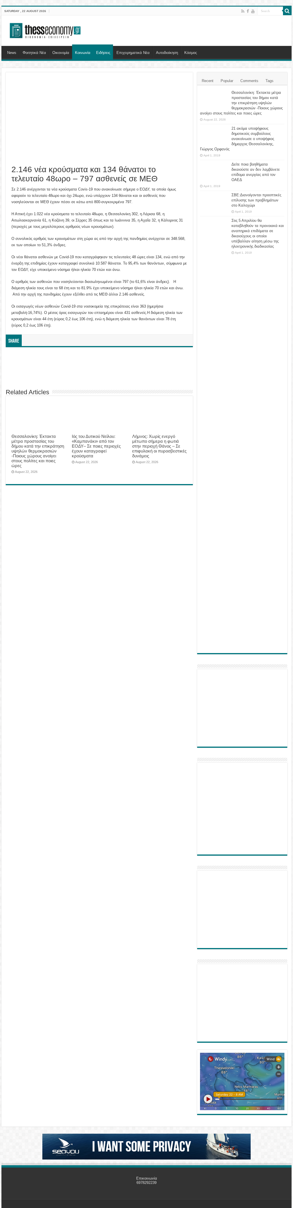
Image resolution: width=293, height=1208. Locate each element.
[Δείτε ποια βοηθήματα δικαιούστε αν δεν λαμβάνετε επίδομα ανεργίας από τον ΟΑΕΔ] (214, 171)
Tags (270, 81)
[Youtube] (253, 11)
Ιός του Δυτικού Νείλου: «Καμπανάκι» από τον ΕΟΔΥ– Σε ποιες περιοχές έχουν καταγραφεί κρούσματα (96, 446)
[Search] (287, 11)
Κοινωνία (82, 53)
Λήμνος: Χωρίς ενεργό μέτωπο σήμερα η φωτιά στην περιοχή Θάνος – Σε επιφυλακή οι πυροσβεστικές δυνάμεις (159, 446)
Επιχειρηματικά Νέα (133, 53)
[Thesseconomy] (46, 29)
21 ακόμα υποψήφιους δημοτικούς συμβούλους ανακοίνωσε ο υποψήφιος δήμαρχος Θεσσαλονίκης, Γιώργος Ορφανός (237, 138)
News (11, 53)
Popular (227, 81)
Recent (207, 81)
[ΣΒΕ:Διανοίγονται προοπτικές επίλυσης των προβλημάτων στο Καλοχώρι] (214, 201)
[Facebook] (248, 11)
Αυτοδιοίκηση (167, 53)
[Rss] (243, 11)
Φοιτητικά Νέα (34, 53)
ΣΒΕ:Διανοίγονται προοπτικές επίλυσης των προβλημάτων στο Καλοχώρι (256, 200)
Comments (249, 81)
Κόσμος (190, 53)
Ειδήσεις (103, 53)
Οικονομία (60, 53)
